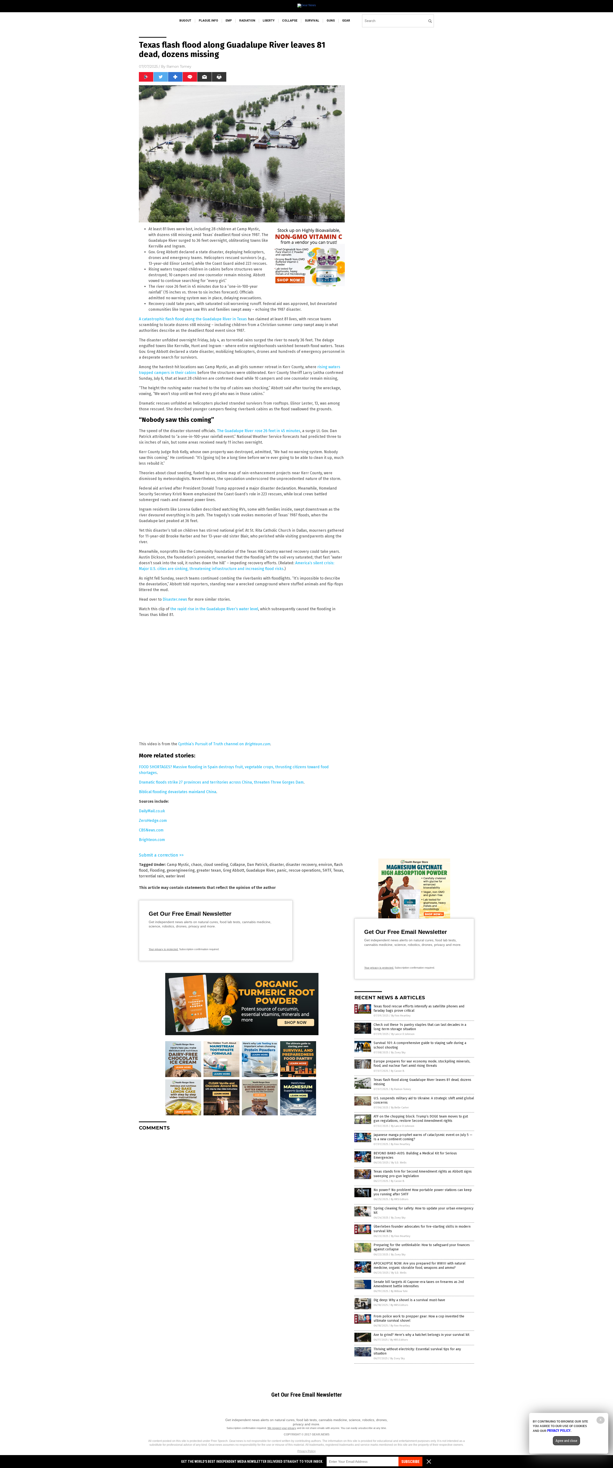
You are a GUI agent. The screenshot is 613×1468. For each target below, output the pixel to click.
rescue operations (305, 870)
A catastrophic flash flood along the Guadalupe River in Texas (193, 319)
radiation (247, 20)
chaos (196, 864)
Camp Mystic (178, 864)
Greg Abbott (233, 870)
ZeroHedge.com (153, 820)
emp (229, 20)
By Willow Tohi (399, 1291)
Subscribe (410, 1461)
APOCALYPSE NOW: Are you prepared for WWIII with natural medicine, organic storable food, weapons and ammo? (419, 1265)
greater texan (209, 870)
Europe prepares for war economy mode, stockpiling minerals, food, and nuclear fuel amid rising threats (422, 1063)
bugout (185, 20)
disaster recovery (301, 864)
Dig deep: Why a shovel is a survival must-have (409, 1300)
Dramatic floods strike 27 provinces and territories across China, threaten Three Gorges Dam (221, 782)
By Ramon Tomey (401, 1089)
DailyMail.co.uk (152, 811)
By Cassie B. (398, 1071)
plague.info (208, 20)
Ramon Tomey (178, 66)
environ (325, 864)
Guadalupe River (260, 870)
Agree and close (566, 1441)
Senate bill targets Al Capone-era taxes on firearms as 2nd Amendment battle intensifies (419, 1284)
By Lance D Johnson (402, 1034)
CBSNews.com (151, 830)
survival (312, 20)
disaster (276, 864)
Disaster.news (175, 599)
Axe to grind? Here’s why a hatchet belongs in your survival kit (421, 1335)
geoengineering (181, 870)
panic (282, 870)
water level (175, 876)
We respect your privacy (281, 1428)
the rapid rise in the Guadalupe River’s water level (214, 609)
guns (331, 20)
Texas (338, 870)
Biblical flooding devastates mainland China (177, 792)
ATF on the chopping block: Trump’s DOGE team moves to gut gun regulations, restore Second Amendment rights (421, 1118)
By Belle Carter (400, 1107)
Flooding (157, 870)
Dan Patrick (257, 864)
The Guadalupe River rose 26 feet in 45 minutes (258, 431)
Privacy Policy (306, 1451)
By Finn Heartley (400, 1015)
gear (346, 20)
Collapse (237, 864)
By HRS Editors (399, 1199)
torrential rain (151, 876)
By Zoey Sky (398, 1052)
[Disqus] (242, 1194)
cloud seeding (216, 864)
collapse (289, 20)
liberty (269, 20)
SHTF (327, 870)
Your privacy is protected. (163, 949)
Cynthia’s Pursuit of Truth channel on (224, 744)
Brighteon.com (152, 839)
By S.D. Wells (398, 1162)
